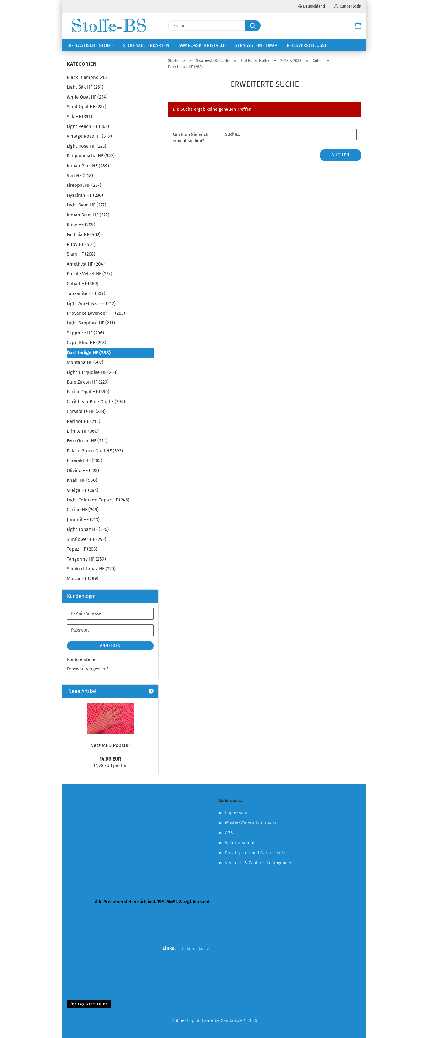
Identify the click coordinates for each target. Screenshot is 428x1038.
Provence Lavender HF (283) (96, 313)
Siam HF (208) (81, 254)
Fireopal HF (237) (84, 185)
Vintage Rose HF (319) (89, 136)
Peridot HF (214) (83, 421)
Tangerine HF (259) (86, 559)
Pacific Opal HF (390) (88, 391)
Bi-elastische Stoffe (90, 45)
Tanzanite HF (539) (86, 293)
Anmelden (110, 646)
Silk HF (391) (79, 117)
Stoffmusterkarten (146, 45)
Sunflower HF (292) (86, 539)
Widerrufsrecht (239, 843)
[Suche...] (253, 25)
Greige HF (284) (82, 490)
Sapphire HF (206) (85, 333)
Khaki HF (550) (82, 480)
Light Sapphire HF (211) (91, 323)
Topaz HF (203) (82, 549)
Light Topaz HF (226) (88, 529)
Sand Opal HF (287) (86, 106)
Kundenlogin (349, 6)
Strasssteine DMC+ (256, 45)
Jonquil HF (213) (83, 519)
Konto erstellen (82, 659)
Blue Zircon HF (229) (88, 382)
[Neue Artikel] (151, 691)
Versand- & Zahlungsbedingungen (258, 863)
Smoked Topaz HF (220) (91, 569)
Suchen (340, 155)
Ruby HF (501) (81, 244)
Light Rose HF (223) (86, 146)
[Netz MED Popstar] (110, 718)
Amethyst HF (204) (86, 264)
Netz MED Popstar (110, 745)
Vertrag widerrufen (89, 1004)
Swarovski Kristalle (202, 45)
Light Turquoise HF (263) (92, 372)
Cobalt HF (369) (82, 284)
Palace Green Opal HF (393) (95, 451)
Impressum (236, 812)
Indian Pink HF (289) (88, 166)
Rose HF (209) (81, 224)
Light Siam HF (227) (86, 205)
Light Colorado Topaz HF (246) (98, 500)
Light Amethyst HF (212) (91, 303)
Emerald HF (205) (84, 460)
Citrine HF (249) (83, 509)
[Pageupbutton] (410, 1028)
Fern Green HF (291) (87, 441)
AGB (229, 833)
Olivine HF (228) (83, 470)
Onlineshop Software (192, 1020)
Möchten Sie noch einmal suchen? (190, 138)
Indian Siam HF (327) (88, 215)
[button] (358, 26)
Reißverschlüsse (307, 45)
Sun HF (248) (80, 175)
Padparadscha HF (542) (91, 156)
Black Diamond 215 (87, 77)
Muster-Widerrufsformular (251, 822)
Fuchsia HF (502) (84, 234)
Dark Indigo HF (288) (89, 352)
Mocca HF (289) (82, 578)
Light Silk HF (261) (85, 87)
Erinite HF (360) (83, 431)
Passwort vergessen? (87, 669)
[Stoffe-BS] (109, 26)
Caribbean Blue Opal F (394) (96, 402)
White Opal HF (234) (87, 97)
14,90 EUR (110, 759)
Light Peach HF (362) (88, 126)
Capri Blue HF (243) (86, 342)
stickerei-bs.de (194, 948)
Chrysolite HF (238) (86, 411)
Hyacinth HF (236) (85, 195)
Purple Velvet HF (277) (89, 274)
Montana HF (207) (85, 362)
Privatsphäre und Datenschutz (255, 853)
